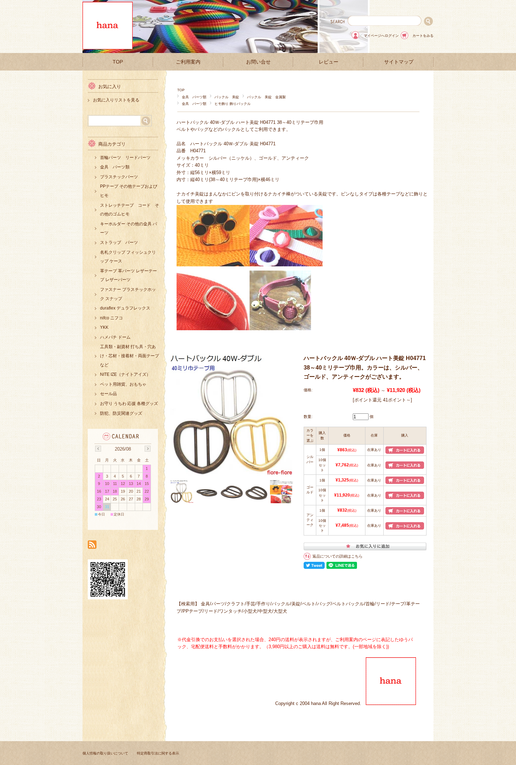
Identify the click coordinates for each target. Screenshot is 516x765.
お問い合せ (258, 62)
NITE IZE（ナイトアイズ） (125, 374)
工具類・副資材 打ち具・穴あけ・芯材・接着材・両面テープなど (129, 355)
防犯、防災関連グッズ (121, 413)
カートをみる (423, 36)
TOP (118, 62)
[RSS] (92, 545)
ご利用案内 (188, 62)
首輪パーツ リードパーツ (125, 157)
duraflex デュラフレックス (125, 308)
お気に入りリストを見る (116, 100)
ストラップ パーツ (119, 242)
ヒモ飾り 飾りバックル (232, 104)
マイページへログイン (381, 36)
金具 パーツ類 (194, 97)
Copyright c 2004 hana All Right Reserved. (320, 703)
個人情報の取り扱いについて (105, 753)
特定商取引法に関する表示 (158, 753)
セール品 (108, 393)
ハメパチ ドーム (115, 337)
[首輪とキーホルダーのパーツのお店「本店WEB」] (107, 48)
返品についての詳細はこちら (337, 556)
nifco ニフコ (111, 317)
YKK (104, 327)
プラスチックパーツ (119, 176)
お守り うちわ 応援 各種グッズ (129, 403)
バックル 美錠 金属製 (266, 97)
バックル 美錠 (226, 97)
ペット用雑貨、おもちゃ (123, 384)
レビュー (328, 62)
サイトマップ (399, 62)
